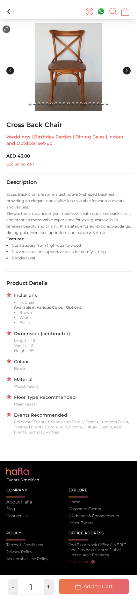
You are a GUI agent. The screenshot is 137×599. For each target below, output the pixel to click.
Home (74, 501)
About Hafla (19, 502)
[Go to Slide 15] (90, 103)
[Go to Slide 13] (81, 103)
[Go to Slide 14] (85, 103)
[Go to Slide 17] (98, 103)
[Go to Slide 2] (34, 103)
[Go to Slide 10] (68, 103)
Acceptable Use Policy (27, 558)
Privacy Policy (19, 551)
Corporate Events (84, 508)
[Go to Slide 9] (64, 103)
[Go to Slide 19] (107, 103)
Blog (10, 508)
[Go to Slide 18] (102, 103)
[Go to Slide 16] (94, 103)
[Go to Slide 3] (39, 103)
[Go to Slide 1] (30, 103)
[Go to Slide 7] (55, 103)
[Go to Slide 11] (73, 103)
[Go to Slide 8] (60, 103)
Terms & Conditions (24, 544)
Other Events (80, 522)
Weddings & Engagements (93, 515)
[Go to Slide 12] (77, 103)
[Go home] (17, 471)
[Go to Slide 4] (43, 103)
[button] (68, 67)
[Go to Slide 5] (47, 103)
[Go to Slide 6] (51, 103)
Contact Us (17, 515)
